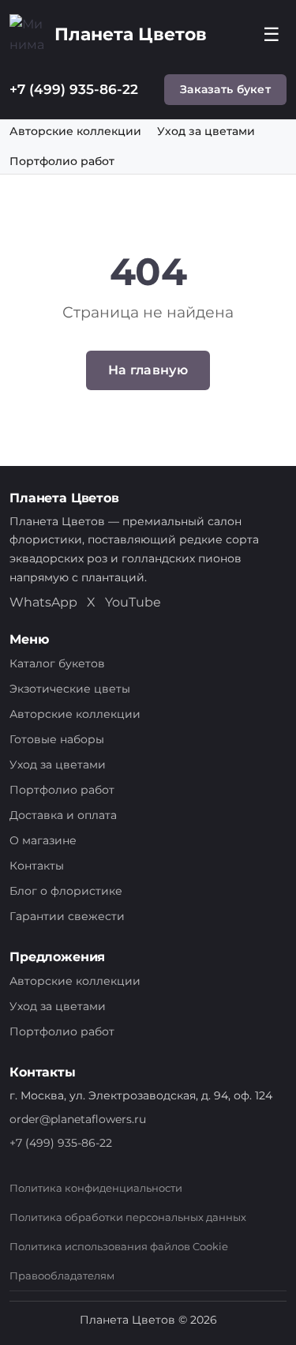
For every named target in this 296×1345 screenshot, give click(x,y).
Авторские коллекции (75, 131)
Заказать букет (225, 89)
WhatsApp (43, 602)
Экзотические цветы (69, 689)
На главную (148, 370)
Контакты (36, 865)
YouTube (133, 602)
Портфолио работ (61, 161)
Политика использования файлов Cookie (118, 1247)
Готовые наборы (56, 739)
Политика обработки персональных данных (127, 1217)
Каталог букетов (57, 663)
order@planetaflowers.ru (77, 1119)
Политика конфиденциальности (95, 1188)
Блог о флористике (65, 891)
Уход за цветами (206, 131)
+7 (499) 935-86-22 (73, 89)
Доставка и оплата (63, 815)
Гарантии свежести (67, 916)
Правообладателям (61, 1276)
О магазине (43, 840)
